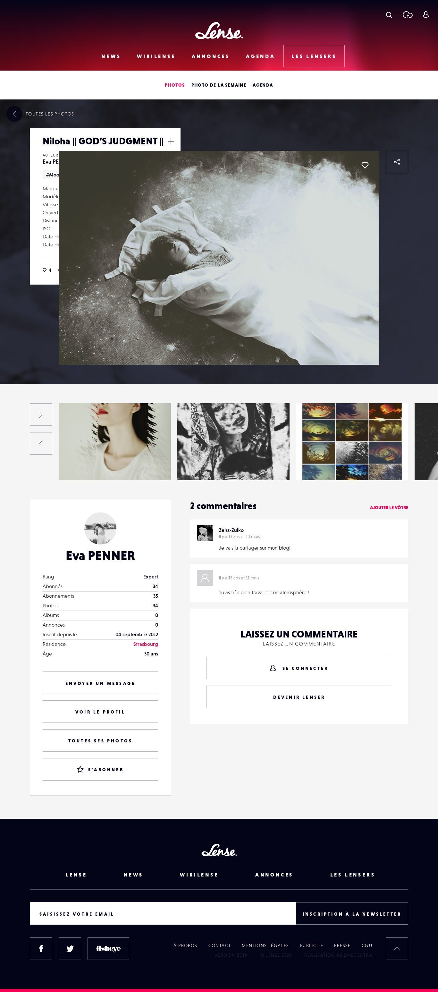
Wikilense (156, 56)
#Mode (54, 174)
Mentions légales (265, 945)
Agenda (260, 56)
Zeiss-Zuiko (231, 530)
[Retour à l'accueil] (219, 30)
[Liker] (365, 165)
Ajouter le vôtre (389, 507)
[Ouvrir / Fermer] (171, 141)
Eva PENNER (58, 161)
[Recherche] (389, 14)
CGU (367, 945)
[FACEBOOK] (41, 948)
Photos (175, 85)
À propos (185, 945)
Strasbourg (145, 644)
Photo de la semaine (219, 85)
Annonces (211, 56)
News (111, 56)
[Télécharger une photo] (407, 14)
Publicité (312, 945)
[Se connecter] (426, 14)
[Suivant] (41, 414)
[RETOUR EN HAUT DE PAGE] (397, 948)
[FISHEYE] (108, 948)
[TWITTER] (70, 948)
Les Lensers (314, 56)
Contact (219, 945)
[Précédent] (41, 443)
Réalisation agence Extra (338, 955)
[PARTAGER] (397, 162)
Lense (76, 874)
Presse (342, 945)
